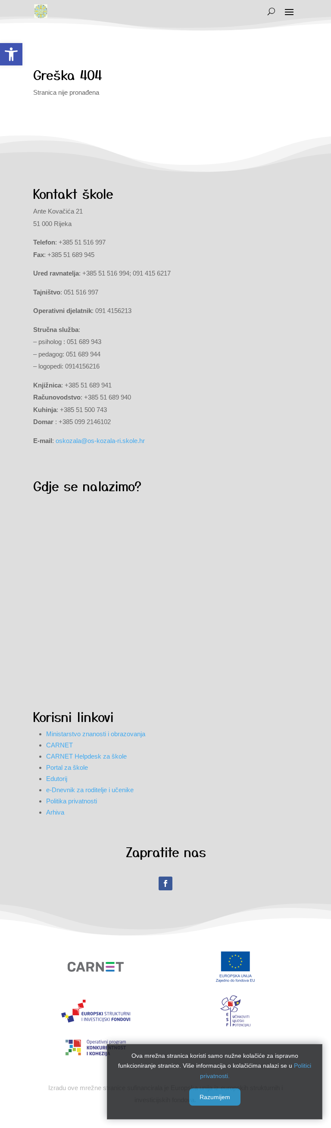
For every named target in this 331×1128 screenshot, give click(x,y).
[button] (11, 54)
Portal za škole (67, 767)
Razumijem (215, 1097)
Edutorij (56, 778)
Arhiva (55, 812)
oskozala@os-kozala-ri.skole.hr (100, 440)
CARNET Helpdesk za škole (86, 756)
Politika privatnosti (71, 801)
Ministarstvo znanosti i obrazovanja (95, 734)
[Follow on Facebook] (165, 883)
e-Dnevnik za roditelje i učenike (90, 789)
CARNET (59, 745)
